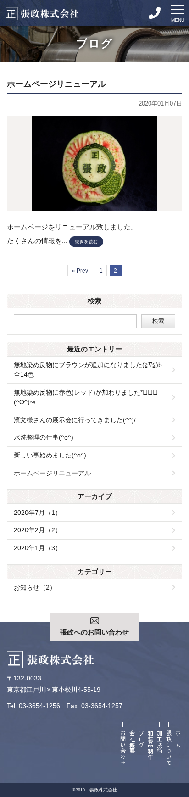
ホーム (178, 739)
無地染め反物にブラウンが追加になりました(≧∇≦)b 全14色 (91, 369)
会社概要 (132, 742)
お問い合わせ (123, 748)
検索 (158, 321)
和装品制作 (151, 745)
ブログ (141, 739)
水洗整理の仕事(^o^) (43, 437)
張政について (169, 748)
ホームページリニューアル (52, 473)
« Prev (80, 271)
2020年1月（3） (37, 548)
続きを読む (86, 241)
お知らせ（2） (35, 587)
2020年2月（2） (37, 530)
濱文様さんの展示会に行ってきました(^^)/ (75, 420)
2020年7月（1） (37, 512)
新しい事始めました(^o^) (50, 455)
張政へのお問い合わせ (94, 632)
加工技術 (160, 742)
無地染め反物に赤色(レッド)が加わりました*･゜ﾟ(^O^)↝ (86, 397)
